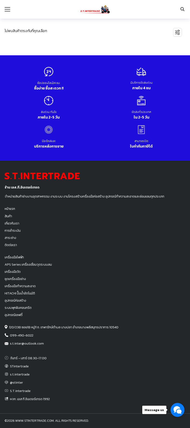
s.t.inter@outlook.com (27, 343)
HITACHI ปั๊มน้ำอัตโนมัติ (20, 293)
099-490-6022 (21, 335)
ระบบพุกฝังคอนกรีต (18, 307)
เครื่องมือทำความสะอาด (20, 286)
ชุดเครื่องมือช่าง (15, 278)
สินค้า (8, 216)
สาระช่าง (10, 237)
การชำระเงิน (13, 230)
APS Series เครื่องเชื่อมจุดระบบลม (28, 264)
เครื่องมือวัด (13, 271)
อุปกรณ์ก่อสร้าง (15, 300)
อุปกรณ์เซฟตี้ (13, 314)
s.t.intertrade (20, 374)
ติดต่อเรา (11, 244)
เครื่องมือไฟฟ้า (14, 257)
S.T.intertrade (20, 390)
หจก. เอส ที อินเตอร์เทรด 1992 (30, 399)
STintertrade (19, 366)
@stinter (16, 382)
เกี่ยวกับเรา (12, 223)
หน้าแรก (10, 208)
